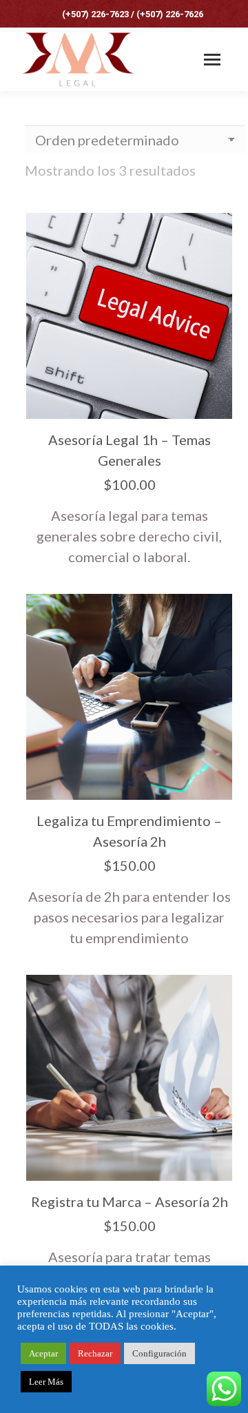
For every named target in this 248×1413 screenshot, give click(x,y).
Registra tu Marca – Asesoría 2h (129, 1201)
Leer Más (46, 1381)
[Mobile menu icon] (212, 59)
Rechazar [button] (95, 1353)
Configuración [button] (159, 1353)
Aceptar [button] (43, 1353)
